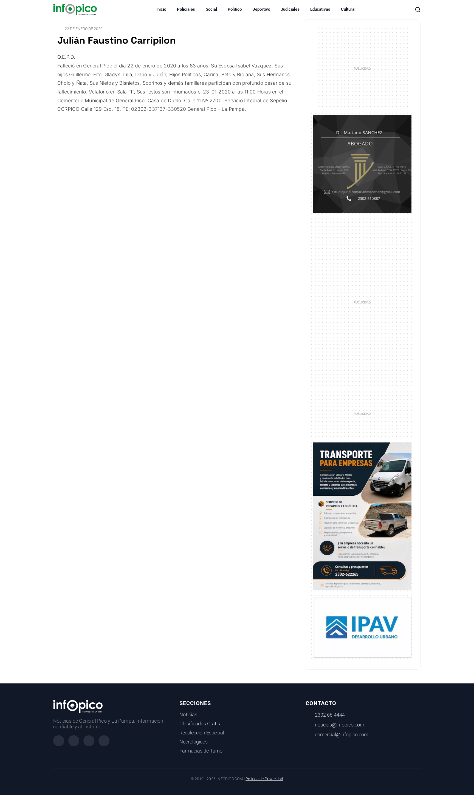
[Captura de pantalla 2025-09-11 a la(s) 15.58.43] (362, 163)
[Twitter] (88, 740)
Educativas (320, 9)
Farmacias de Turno (200, 751)
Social (211, 9)
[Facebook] (58, 740)
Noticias (188, 714)
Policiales (186, 9)
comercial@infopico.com (341, 734)
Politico (235, 9)
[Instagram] (73, 740)
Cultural (348, 9)
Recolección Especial (201, 733)
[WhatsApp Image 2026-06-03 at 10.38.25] (362, 516)
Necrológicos (193, 742)
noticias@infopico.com (339, 725)
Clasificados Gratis (199, 723)
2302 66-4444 (330, 715)
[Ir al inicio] (75, 9)
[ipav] (362, 627)
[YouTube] (103, 740)
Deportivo (261, 9)
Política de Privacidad (264, 779)
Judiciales (290, 9)
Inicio (161, 9)
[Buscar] (418, 10)
